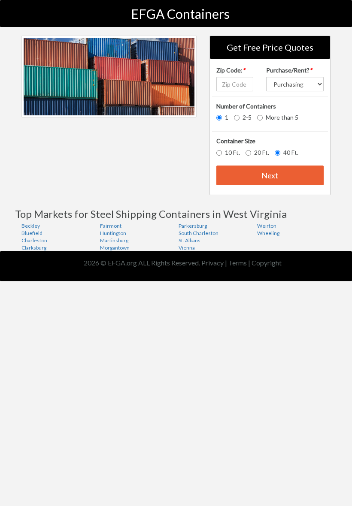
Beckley (30, 226)
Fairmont (110, 226)
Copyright (267, 263)
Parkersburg (193, 226)
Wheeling (268, 233)
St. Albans (189, 240)
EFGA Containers (180, 13)
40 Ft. (290, 152)
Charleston (34, 240)
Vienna (187, 247)
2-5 (247, 117)
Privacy (212, 263)
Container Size (235, 141)
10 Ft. (232, 152)
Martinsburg (114, 240)
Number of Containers (246, 106)
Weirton (266, 226)
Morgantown (115, 247)
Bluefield (31, 233)
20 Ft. (261, 152)
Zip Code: (230, 70)
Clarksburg (33, 247)
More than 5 (282, 117)
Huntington (113, 233)
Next (269, 175)
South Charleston (198, 233)
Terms (237, 263)
